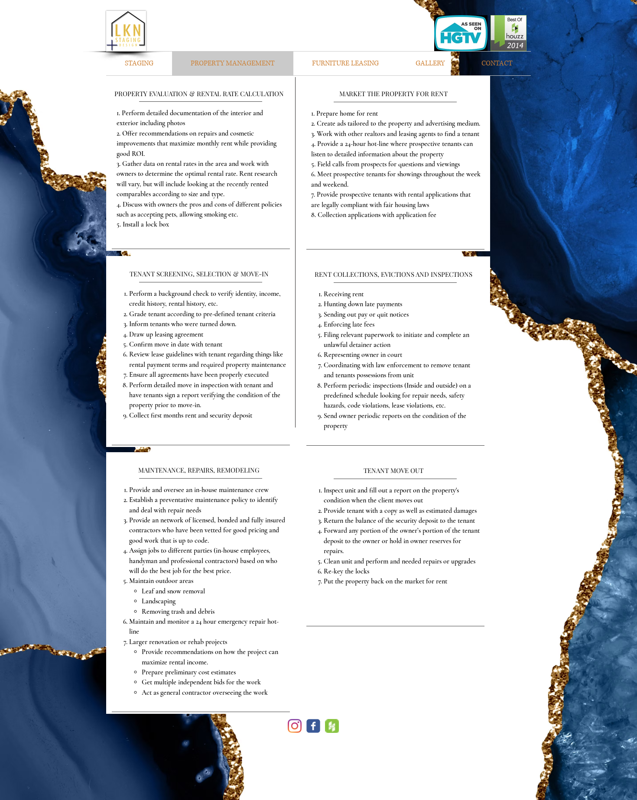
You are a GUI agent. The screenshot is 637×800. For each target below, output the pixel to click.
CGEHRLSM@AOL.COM (318, 772)
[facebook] (313, 726)
